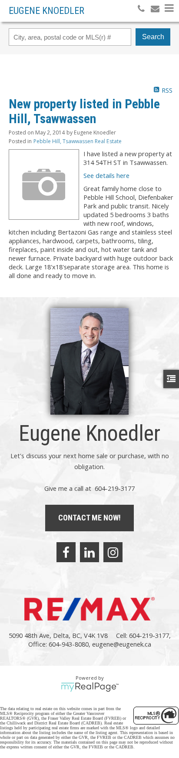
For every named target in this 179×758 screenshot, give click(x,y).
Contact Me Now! (89, 517)
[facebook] (66, 552)
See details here (106, 175)
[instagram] (113, 552)
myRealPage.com (89, 687)
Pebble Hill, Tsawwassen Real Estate (77, 141)
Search (153, 36)
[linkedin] (89, 552)
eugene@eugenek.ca (121, 644)
